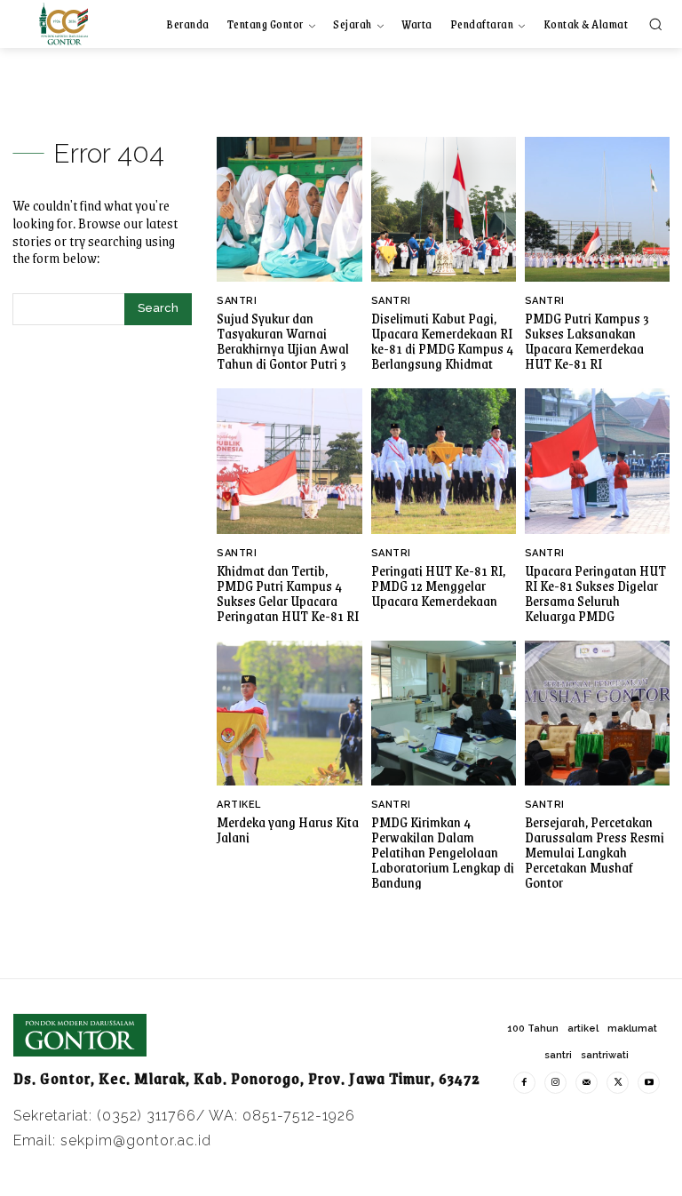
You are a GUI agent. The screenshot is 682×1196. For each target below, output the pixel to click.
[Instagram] (555, 1083)
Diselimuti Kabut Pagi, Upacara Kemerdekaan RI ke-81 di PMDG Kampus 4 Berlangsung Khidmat (442, 340)
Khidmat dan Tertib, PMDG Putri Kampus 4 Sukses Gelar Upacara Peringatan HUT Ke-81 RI (288, 592)
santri (237, 301)
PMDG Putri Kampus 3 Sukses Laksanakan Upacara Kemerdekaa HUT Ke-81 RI (587, 340)
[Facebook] (524, 1083)
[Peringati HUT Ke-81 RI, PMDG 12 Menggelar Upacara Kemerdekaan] (443, 460)
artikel (239, 804)
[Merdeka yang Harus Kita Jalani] (289, 713)
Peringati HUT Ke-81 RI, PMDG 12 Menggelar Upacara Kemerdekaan (438, 585)
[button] (655, 24)
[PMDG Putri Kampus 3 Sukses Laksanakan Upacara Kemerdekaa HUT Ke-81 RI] (597, 209)
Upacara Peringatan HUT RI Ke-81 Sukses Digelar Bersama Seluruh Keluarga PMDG (595, 592)
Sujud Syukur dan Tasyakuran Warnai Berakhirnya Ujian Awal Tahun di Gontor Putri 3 (283, 340)
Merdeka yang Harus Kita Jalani (288, 829)
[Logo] (63, 23)
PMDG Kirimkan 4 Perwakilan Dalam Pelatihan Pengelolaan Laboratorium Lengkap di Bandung (442, 851)
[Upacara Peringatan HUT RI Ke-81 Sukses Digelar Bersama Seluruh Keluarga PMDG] (597, 460)
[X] (618, 1083)
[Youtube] (649, 1083)
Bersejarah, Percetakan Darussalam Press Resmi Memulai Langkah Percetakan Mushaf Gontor (594, 851)
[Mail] (586, 1083)
